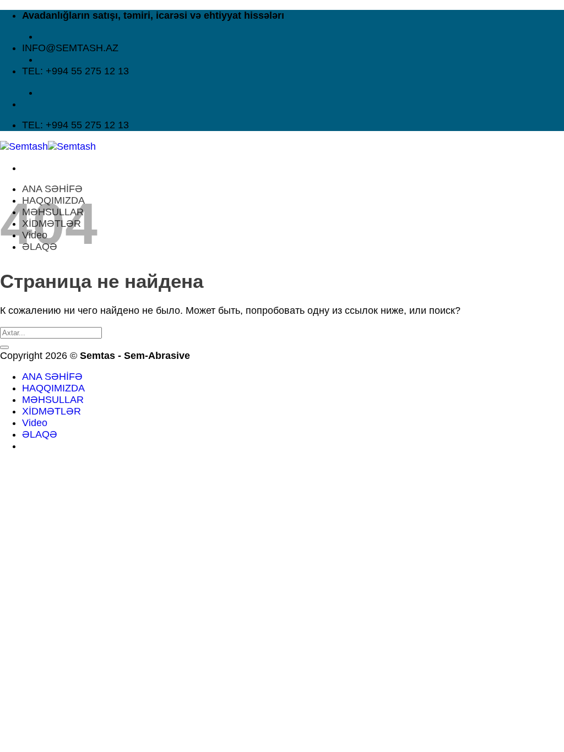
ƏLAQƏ (39, 434)
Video (34, 422)
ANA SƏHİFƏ (52, 188)
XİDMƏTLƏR (51, 411)
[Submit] (4, 347)
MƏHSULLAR (53, 399)
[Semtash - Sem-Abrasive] (48, 146)
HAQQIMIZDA (53, 388)
